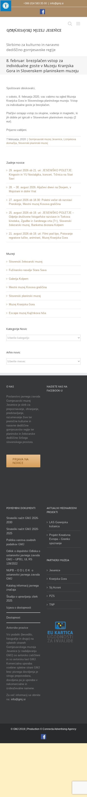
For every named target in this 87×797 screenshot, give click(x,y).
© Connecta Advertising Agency (58, 729)
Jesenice (54, 570)
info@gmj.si (57, 3)
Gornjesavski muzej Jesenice (45, 139)
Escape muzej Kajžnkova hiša (27, 313)
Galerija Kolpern (18, 278)
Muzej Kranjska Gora (22, 304)
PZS (52, 596)
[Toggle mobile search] (70, 23)
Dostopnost (13, 617)
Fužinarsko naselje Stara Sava (27, 270)
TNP (52, 604)
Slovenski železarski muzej (25, 261)
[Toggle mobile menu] (78, 23)
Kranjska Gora (58, 578)
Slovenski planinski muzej (33, 143)
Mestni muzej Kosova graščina (28, 287)
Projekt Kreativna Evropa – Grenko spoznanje (59, 539)
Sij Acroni (55, 587)
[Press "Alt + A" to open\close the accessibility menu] (5, 5)
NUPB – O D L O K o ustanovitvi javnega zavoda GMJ (23, 574)
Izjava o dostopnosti (18, 607)
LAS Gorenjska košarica (58, 524)
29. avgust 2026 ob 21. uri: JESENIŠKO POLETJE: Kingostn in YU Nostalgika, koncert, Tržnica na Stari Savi (41, 174)
